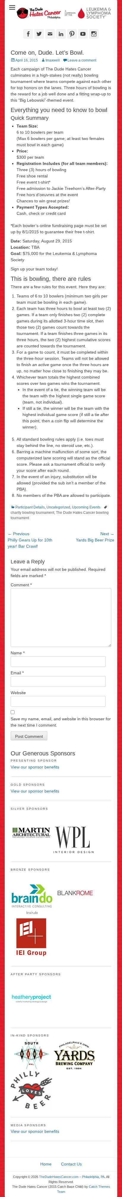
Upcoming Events (86, 507)
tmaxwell (53, 60)
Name (18, 653)
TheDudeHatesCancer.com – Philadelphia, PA (72, 1177)
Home (46, 1163)
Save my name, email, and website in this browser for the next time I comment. (61, 721)
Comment (21, 584)
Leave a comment (82, 60)
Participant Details (30, 507)
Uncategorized (58, 507)
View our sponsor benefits (35, 767)
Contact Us (71, 1163)
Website (18, 692)
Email (17, 672)
